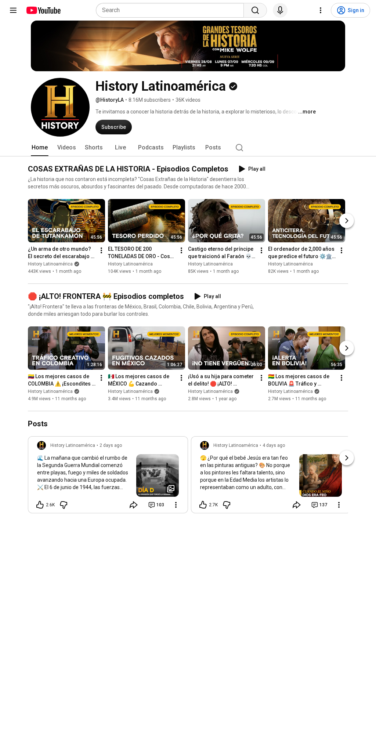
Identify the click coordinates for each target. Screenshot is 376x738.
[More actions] (101, 250)
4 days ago (274, 445)
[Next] (346, 220)
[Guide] (13, 10)
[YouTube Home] (43, 10)
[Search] (255, 10)
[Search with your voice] (280, 10)
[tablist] (188, 147)
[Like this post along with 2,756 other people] (203, 505)
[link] (108, 477)
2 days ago (111, 445)
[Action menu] (176, 505)
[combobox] (172, 10)
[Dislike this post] (63, 505)
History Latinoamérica (50, 264)
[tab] (39, 147)
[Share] (133, 505)
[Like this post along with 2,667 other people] (40, 505)
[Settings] (320, 10)
